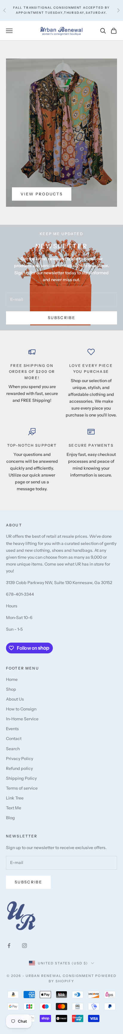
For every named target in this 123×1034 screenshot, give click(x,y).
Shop (11, 689)
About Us (15, 699)
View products (42, 194)
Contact (13, 738)
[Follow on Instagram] (24, 946)
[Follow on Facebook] (9, 946)
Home (12, 679)
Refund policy (19, 768)
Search (13, 748)
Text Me (13, 808)
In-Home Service (22, 718)
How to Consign (21, 709)
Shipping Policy (21, 778)
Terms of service (22, 788)
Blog (10, 817)
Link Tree (15, 798)
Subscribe (61, 317)
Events (12, 728)
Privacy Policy (19, 758)
